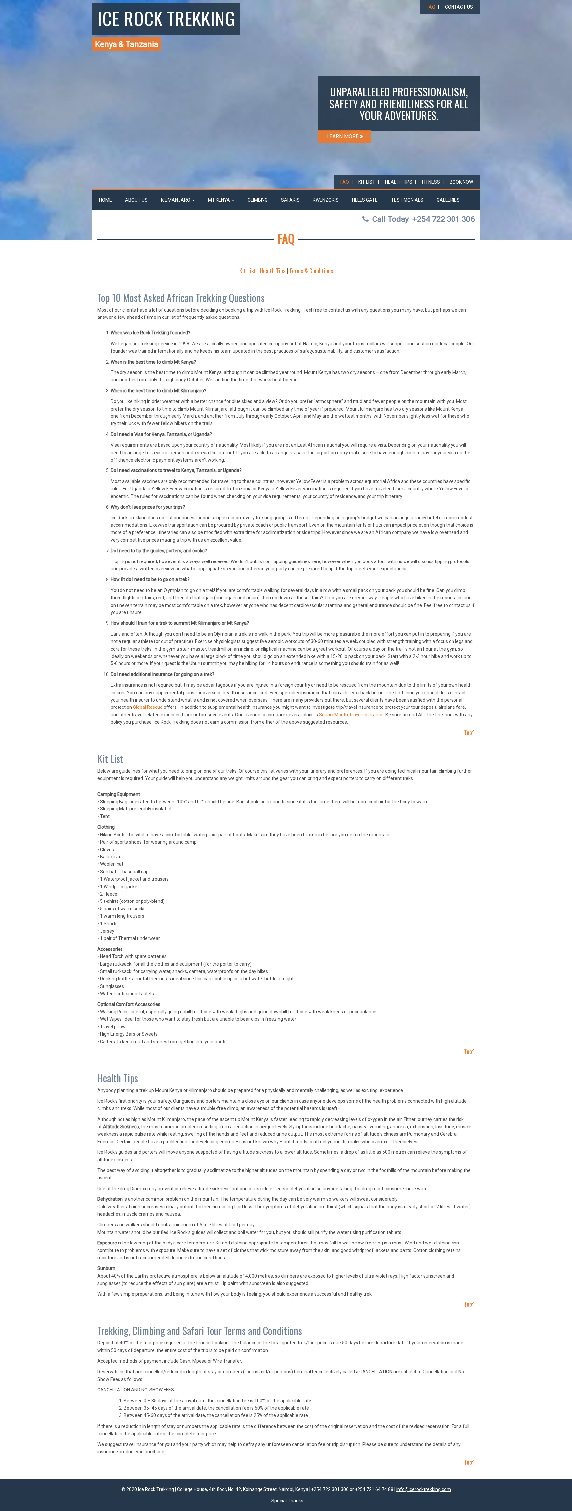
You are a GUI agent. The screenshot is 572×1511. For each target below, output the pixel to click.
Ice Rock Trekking (166, 17)
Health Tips (398, 182)
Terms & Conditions (311, 271)
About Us (136, 200)
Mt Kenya (219, 200)
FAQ (431, 7)
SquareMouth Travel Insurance (351, 714)
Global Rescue (148, 707)
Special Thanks (287, 1500)
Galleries (448, 200)
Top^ (469, 732)
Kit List (366, 182)
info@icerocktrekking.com (423, 1489)
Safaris (290, 200)
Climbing (258, 200)
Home (105, 200)
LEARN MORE (342, 136)
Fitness (431, 182)
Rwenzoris (326, 200)
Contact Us (459, 7)
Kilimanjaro (176, 200)
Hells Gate (365, 200)
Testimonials (407, 200)
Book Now (461, 182)
